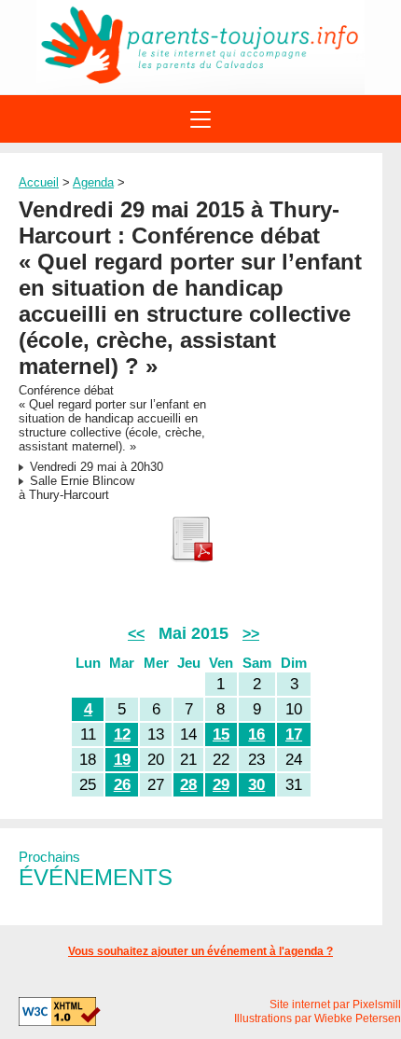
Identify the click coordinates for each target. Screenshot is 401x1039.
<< (136, 634)
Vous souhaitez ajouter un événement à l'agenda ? (200, 951)
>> (250, 634)
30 (256, 785)
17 (293, 734)
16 (256, 734)
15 (221, 734)
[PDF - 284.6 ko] (191, 558)
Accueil (39, 182)
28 (188, 785)
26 (122, 785)
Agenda (93, 182)
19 (122, 760)
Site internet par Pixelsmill (335, 1004)
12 (122, 734)
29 (221, 785)
